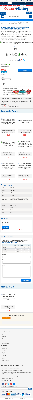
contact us (20, 102)
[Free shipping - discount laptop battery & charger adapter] (16, 5)
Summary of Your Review (7, 260)
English (29, 1)
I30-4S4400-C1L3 (19, 199)
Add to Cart (24, 70)
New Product (3, 13)
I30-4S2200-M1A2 (23, 198)
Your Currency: (4, 3)
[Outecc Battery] (16, 9)
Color (2, 77)
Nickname (4, 254)
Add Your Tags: (5, 222)
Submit (30, 388)
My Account (28, 3)
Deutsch (23, 1)
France (18, 1)
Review (3, 265)
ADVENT (13, 195)
